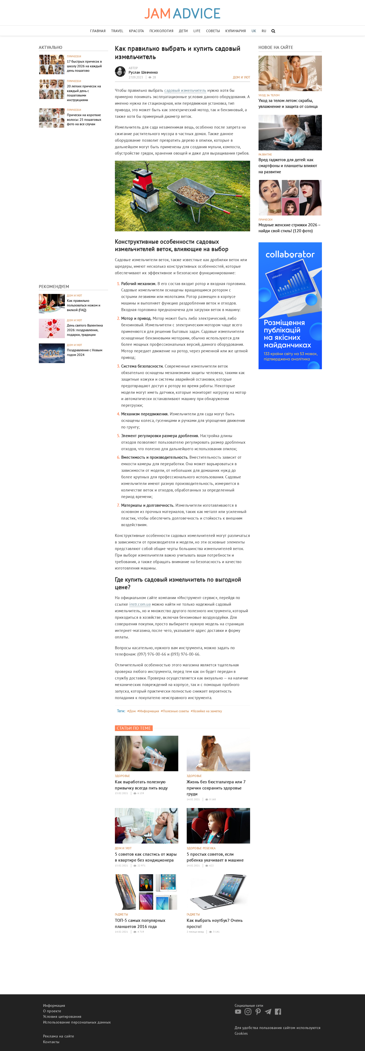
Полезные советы (176, 711)
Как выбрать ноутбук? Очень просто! (214, 923)
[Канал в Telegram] (269, 1013)
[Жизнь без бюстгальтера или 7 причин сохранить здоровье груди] (218, 753)
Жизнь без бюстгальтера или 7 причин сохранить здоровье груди (216, 788)
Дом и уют (74, 295)
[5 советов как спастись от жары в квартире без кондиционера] (146, 825)
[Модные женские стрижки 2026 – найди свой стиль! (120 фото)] (290, 197)
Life (197, 31)
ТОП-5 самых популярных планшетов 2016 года (140, 923)
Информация (149, 711)
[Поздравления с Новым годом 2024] (52, 352)
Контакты (51, 1041)
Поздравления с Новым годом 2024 (84, 352)
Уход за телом (269, 95)
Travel (117, 31)
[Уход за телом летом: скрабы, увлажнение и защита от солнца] (290, 73)
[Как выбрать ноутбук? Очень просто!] (218, 891)
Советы (213, 31)
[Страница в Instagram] (249, 1013)
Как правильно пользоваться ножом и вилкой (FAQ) (83, 305)
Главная (98, 31)
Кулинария (235, 31)
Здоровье (122, 776)
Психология (161, 31)
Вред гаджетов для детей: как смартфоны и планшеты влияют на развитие (288, 165)
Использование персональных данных (77, 1022)
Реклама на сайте (58, 1036)
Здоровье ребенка (201, 848)
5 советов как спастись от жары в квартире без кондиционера (146, 857)
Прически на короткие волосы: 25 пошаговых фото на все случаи (84, 119)
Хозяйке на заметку (207, 711)
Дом (132, 711)
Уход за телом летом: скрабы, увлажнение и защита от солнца (288, 103)
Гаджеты (121, 914)
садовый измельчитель (185, 90)
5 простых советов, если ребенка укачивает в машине (215, 857)
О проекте (52, 1010)
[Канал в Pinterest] (259, 1013)
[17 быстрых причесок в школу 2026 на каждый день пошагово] (52, 64)
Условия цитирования (62, 1016)
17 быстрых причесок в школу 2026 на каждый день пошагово (84, 66)
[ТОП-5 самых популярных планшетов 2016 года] (146, 891)
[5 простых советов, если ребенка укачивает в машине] (218, 825)
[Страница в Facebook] (279, 1013)
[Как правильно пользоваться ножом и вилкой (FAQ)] (52, 303)
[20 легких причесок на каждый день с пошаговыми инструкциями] (52, 88)
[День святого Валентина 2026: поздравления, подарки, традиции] (52, 328)
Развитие (265, 154)
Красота (136, 31)
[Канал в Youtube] (239, 1013)
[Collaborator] (290, 305)
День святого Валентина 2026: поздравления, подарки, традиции (85, 330)
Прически (74, 56)
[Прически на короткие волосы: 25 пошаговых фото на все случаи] (52, 117)
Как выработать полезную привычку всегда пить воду (141, 784)
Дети (183, 31)
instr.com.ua (140, 604)
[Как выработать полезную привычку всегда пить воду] (146, 753)
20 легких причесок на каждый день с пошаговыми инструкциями (84, 93)
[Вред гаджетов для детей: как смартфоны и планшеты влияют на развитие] (290, 132)
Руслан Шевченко (143, 72)
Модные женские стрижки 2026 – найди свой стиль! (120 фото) (289, 227)
